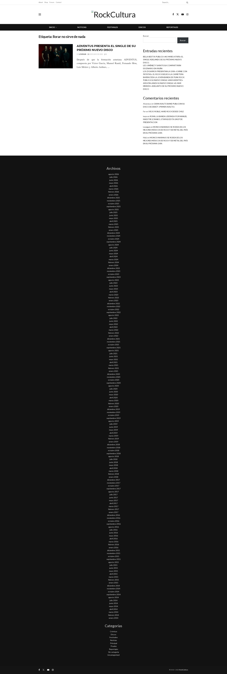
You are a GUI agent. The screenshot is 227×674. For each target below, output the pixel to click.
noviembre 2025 (113, 201)
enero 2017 (113, 512)
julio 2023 (113, 283)
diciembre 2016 (113, 515)
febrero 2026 (113, 192)
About (41, 2)
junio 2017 (113, 497)
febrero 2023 (113, 297)
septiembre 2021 (114, 347)
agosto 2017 (113, 491)
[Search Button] (187, 2)
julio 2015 (113, 565)
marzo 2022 (113, 330)
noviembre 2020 (113, 377)
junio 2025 (113, 215)
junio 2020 (113, 392)
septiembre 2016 (114, 524)
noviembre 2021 (113, 342)
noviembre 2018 (113, 447)
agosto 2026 (113, 174)
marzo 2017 (113, 506)
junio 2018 (113, 462)
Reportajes (172, 27)
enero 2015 (113, 583)
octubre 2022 (113, 309)
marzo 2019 (113, 436)
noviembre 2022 (113, 306)
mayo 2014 (113, 606)
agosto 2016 (113, 527)
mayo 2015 (113, 571)
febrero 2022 (113, 333)
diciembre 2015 (113, 550)
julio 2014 (113, 600)
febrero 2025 (113, 227)
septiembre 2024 (114, 242)
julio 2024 (113, 247)
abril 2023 (114, 292)
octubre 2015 (113, 556)
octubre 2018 (113, 450)
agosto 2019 (113, 421)
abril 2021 (114, 362)
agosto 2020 (113, 386)
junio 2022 (113, 321)
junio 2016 (113, 533)
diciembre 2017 (113, 480)
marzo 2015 (113, 577)
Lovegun (82, 54)
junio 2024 (113, 250)
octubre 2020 (113, 380)
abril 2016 (114, 538)
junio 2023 (113, 286)
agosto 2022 (113, 315)
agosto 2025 (113, 209)
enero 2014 (113, 618)
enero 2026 (113, 195)
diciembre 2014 (113, 586)
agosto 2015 (113, 562)
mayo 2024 (113, 253)
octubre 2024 (113, 239)
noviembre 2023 (113, 271)
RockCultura (183, 670)
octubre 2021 (113, 344)
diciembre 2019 (113, 409)
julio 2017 (113, 494)
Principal (113, 643)
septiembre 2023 (114, 277)
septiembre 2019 (114, 418)
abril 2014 (114, 609)
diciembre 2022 (113, 303)
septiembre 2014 (114, 594)
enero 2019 (113, 442)
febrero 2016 (113, 544)
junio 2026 (113, 180)
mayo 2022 (113, 324)
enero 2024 (113, 265)
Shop (46, 2)
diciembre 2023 (113, 268)
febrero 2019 (113, 438)
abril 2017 (114, 503)
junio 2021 (113, 356)
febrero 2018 (113, 474)
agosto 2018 (113, 456)
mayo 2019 (113, 430)
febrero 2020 (113, 403)
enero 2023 (113, 300)
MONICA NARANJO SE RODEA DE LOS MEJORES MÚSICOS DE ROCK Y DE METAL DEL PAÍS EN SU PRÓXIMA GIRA (165, 130)
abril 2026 (114, 186)
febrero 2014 (113, 615)
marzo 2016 (113, 541)
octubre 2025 (113, 203)
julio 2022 (113, 318)
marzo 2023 (113, 295)
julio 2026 (113, 177)
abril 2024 (114, 256)
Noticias (81, 27)
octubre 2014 (113, 591)
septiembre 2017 (114, 488)
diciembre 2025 (113, 198)
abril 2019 (114, 433)
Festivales (112, 27)
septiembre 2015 (114, 559)
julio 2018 (113, 459)
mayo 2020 (113, 394)
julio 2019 (113, 424)
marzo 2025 (113, 224)
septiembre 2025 (114, 206)
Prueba (114, 646)
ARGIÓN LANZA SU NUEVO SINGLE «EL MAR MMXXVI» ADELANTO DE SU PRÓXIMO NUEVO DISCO (163, 86)
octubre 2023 (113, 274)
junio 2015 (113, 568)
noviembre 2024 (113, 236)
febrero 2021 (113, 368)
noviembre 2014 (113, 588)
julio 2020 (113, 389)
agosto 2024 (113, 245)
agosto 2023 (113, 280)
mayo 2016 (113, 536)
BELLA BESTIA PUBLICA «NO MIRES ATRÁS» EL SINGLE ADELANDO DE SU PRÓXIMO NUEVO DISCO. (163, 59)
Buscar (146, 36)
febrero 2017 (113, 509)
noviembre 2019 (113, 412)
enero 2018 (113, 477)
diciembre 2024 (113, 233)
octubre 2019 (113, 415)
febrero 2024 (113, 262)
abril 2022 (114, 327)
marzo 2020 (113, 400)
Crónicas (113, 631)
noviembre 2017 (113, 483)
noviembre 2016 (113, 518)
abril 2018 (114, 468)
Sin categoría (113, 652)
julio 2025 (113, 212)
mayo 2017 (113, 500)
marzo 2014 (113, 612)
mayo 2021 (113, 359)
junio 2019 (113, 427)
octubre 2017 (113, 486)
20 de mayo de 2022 (96, 54)
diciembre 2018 (113, 444)
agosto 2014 (113, 597)
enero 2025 (113, 230)
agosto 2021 (113, 350)
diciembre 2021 (113, 339)
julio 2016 (113, 530)
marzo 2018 (113, 471)
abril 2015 (114, 574)
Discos (142, 27)
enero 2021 (113, 371)
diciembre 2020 (113, 374)
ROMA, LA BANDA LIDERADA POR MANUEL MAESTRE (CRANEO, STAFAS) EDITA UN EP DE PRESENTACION (165, 119)
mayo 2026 (113, 183)
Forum (51, 2)
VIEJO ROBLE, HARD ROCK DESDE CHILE (166, 111)
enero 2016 (113, 547)
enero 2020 (113, 406)
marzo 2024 (113, 259)
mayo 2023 (113, 289)
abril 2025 (114, 221)
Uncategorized (113, 655)
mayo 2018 (113, 465)
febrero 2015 (113, 580)
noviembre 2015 (113, 553)
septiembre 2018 (114, 453)
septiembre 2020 (114, 383)
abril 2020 (114, 397)
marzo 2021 (113, 365)
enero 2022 (113, 336)
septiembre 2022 (114, 312)
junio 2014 (113, 603)
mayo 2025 (113, 218)
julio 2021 (113, 353)
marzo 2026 (113, 189)
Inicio (52, 27)
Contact (58, 2)
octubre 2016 (113, 521)
